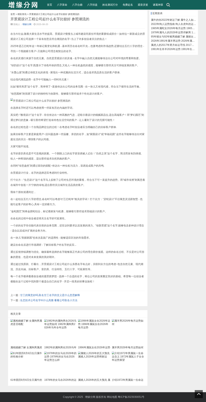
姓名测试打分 (110, 4)
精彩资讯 (22, 14)
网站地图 (112, 397)
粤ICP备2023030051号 (131, 397)
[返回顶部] (199, 394)
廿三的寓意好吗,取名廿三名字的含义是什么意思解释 (50, 295)
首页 (49, 4)
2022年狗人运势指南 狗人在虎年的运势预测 (176, 24)
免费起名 (128, 4)
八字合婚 (77, 4)
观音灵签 (143, 4)
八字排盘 (92, 4)
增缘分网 (26, 24)
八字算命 (62, 4)
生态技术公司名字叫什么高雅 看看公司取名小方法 (48, 300)
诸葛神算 (158, 4)
